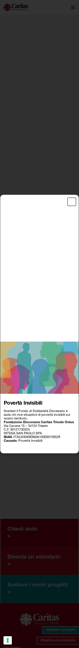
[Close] (71, 201)
